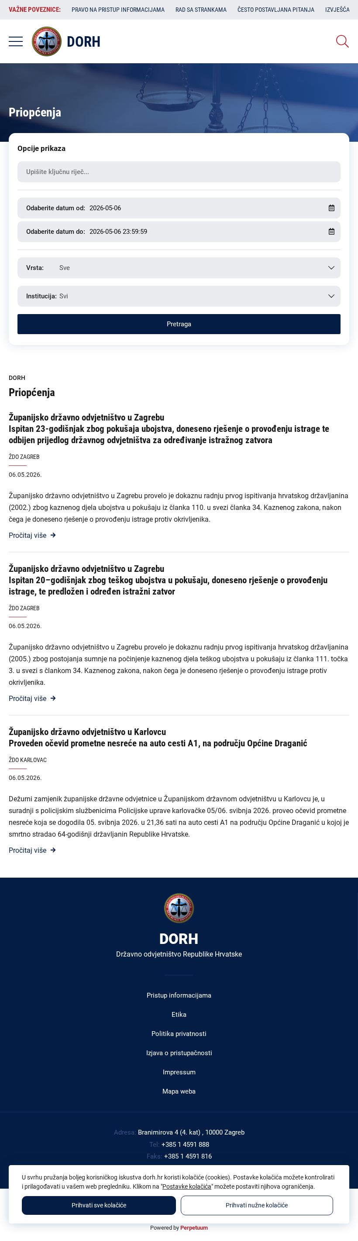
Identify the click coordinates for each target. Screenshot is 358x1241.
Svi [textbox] (63, 296)
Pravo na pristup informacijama (118, 9)
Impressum (179, 1072)
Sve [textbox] (64, 268)
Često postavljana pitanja (276, 9)
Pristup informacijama (179, 995)
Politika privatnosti (179, 1034)
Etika (179, 1015)
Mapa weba (179, 1091)
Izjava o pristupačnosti (179, 1053)
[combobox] (179, 267)
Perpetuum (194, 1227)
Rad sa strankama (201, 9)
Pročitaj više (27, 535)
